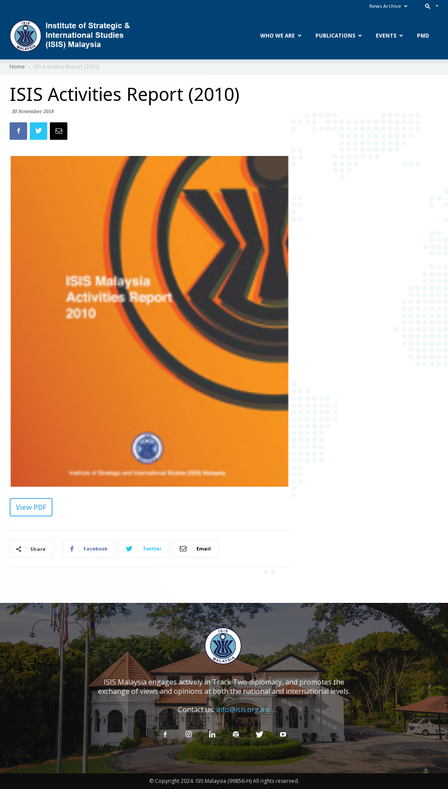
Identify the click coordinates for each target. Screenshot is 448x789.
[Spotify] (236, 735)
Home (17, 66)
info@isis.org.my (243, 709)
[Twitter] (259, 735)
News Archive (385, 6)
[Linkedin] (212, 735)
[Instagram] (188, 734)
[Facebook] (165, 735)
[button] (429, 6)
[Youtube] (283, 735)
